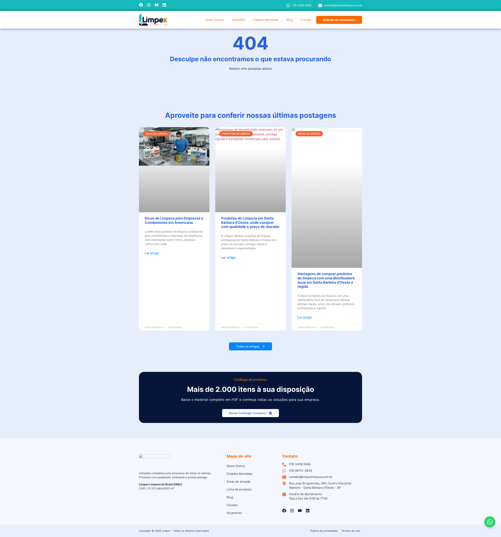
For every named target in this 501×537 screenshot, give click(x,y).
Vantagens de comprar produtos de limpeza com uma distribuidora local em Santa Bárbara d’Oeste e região (326, 280)
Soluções (238, 20)
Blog (289, 20)
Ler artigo (152, 253)
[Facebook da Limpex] (141, 5)
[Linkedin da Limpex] (164, 5)
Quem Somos (214, 20)
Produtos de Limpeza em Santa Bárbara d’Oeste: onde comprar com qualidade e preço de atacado (250, 222)
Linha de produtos (239, 489)
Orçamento (234, 513)
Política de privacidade (324, 530)
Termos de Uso (351, 530)
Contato (305, 20)
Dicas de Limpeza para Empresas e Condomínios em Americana (174, 220)
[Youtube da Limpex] (157, 5)
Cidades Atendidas (265, 20)
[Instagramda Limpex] (149, 5)
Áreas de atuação (238, 481)
